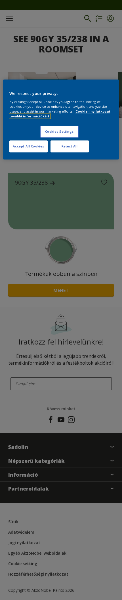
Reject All (70, 146)
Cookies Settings (59, 132)
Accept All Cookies (28, 146)
